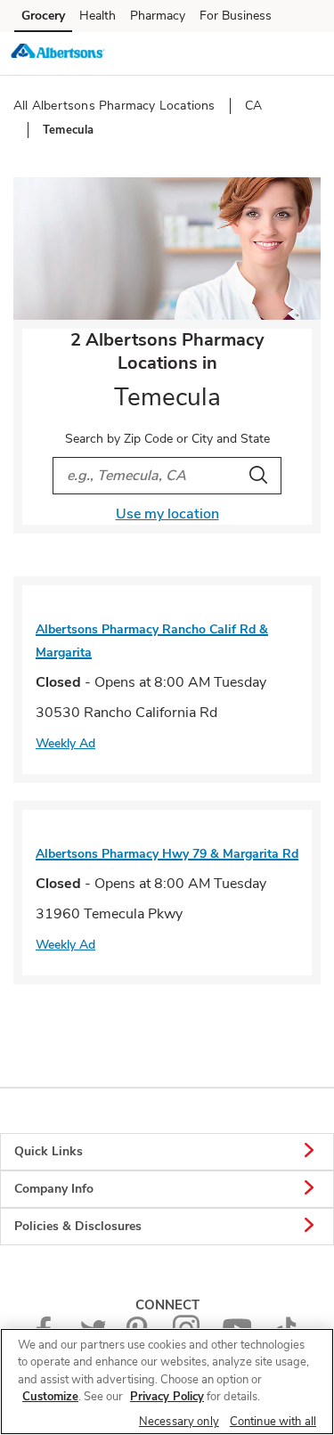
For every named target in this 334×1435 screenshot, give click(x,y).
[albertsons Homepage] (58, 53)
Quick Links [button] (48, 1151)
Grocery (43, 15)
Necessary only (179, 1421)
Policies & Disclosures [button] (78, 1226)
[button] (305, 52)
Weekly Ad (65, 743)
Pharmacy (157, 15)
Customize (50, 1397)
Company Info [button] (54, 1188)
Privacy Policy (167, 1397)
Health (97, 15)
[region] (167, 1381)
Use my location (167, 514)
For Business (236, 15)
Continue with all (273, 1421)
